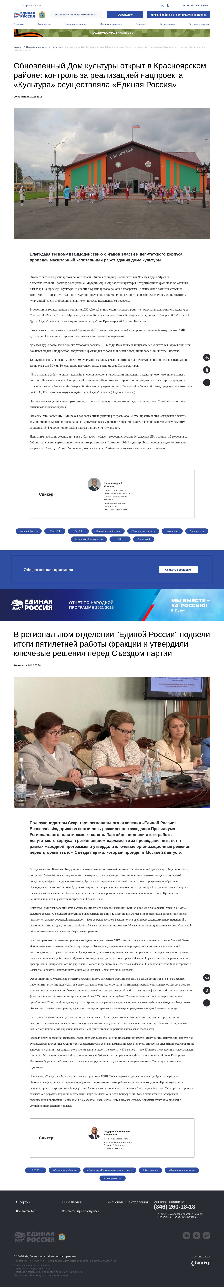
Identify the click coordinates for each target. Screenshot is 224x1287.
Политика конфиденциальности (32, 1268)
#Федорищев (150, 1170)
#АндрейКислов (29, 531)
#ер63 (78, 531)
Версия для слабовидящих (195, 5)
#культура (172, 531)
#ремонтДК (143, 539)
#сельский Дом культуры (89, 539)
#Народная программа (182, 1170)
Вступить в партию (199, 24)
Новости (56, 47)
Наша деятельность (75, 24)
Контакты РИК (27, 1211)
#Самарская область (143, 531)
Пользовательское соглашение (32, 1265)
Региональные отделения (128, 1202)
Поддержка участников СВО (112, 32)
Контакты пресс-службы (80, 1211)
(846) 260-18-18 (174, 1206)
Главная (18, 47)
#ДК (120, 539)
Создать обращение (178, 569)
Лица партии (44, 24)
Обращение (125, 14)
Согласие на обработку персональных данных (41, 1275)
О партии (19, 24)
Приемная (141, 24)
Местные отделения (111, 24)
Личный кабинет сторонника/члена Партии (178, 14)
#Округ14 (55, 531)
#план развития (113, 1178)
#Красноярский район (108, 531)
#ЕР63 (35, 1170)
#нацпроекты (196, 531)
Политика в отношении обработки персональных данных (48, 1272)
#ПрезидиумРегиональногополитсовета (109, 1170)
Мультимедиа (167, 24)
